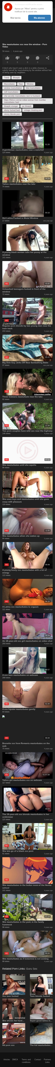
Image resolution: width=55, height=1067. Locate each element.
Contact (37, 1059)
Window (30, 84)
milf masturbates (11, 92)
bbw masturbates (33, 88)
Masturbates (9, 84)
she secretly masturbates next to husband (22, 96)
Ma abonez (39, 18)
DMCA (15, 1059)
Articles (7, 1059)
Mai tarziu (15, 18)
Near (21, 84)
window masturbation (13, 88)
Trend (6, 78)
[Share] (47, 58)
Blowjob (16, 78)
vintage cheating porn (33, 110)
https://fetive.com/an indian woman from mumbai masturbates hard (25, 101)
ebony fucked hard (12, 110)
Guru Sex (31, 968)
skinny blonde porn (12, 114)
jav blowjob (26, 106)
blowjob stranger (11, 106)
